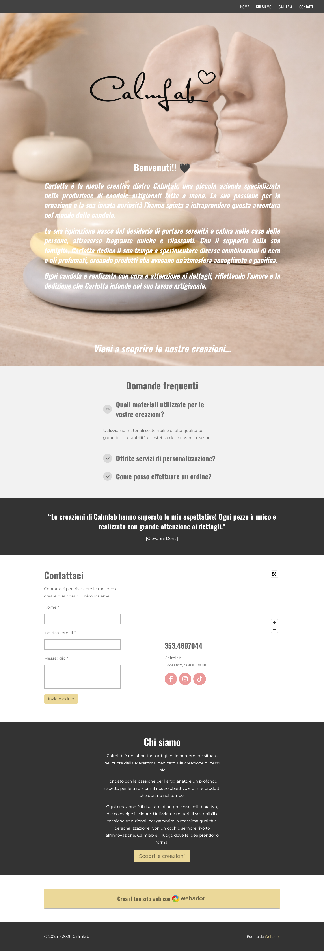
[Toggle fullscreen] (274, 574)
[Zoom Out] (274, 629)
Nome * (51, 607)
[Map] (222, 602)
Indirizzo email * (60, 632)
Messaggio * (56, 658)
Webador (272, 936)
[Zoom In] (274, 622)
